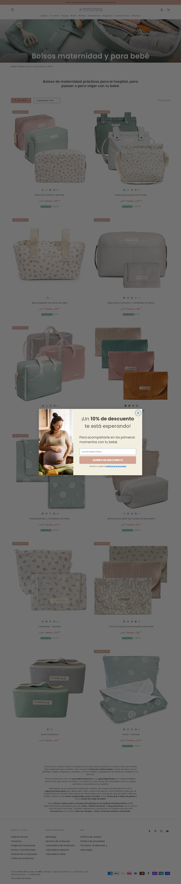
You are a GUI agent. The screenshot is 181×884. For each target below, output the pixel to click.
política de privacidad (116, 466)
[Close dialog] (138, 413)
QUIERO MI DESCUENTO (108, 460)
